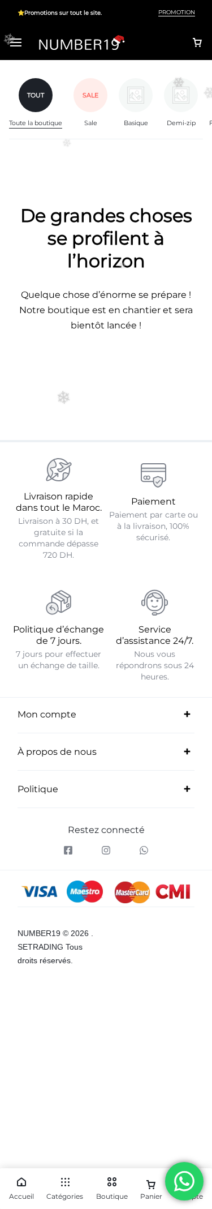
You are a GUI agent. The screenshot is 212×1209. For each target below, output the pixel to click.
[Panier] (197, 42)
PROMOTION (176, 12)
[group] (41, 103)
